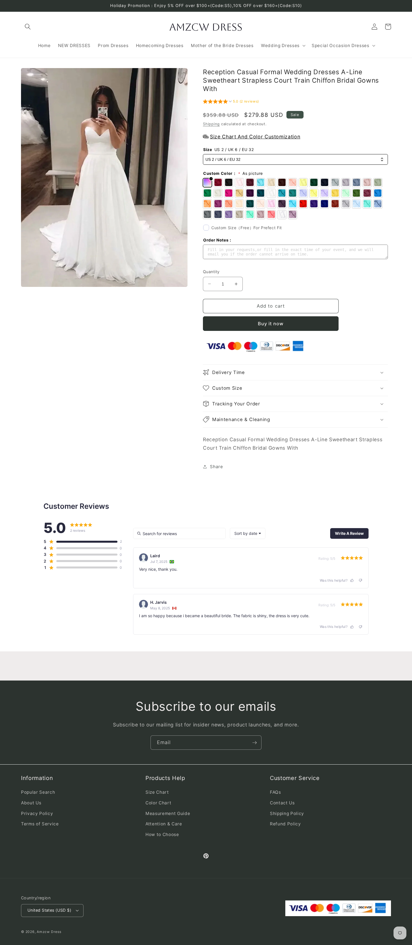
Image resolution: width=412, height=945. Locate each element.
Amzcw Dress (49, 932)
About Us (31, 802)
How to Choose (162, 834)
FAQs (275, 792)
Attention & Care (163, 823)
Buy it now (271, 323)
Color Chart (158, 802)
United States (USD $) (49, 910)
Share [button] (216, 466)
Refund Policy (285, 823)
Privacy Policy (37, 813)
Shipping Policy (287, 813)
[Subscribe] (254, 742)
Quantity (211, 271)
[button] (27, 26)
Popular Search (38, 792)
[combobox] (247, 533)
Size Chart (157, 792)
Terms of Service (40, 823)
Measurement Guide (167, 813)
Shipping (211, 123)
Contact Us (282, 802)
